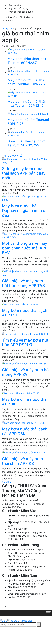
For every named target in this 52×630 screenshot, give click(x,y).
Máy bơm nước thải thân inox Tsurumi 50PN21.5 (27, 103)
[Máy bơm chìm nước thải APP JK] (20, 393)
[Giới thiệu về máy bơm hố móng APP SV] (24, 363)
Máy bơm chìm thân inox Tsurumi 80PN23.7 (27, 61)
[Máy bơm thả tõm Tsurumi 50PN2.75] (28, 113)
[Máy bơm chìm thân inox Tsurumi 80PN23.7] (29, 51)
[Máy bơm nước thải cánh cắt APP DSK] (23, 422)
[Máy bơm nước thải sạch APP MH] (21, 304)
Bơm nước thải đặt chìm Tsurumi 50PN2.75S (26, 143)
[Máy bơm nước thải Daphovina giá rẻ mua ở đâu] (26, 198)
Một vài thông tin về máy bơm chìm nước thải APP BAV (24, 248)
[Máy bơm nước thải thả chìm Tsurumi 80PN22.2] (29, 72)
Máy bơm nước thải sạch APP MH (24, 313)
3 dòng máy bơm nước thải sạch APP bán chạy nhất (23, 173)
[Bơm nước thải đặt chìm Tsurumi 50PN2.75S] (29, 133)
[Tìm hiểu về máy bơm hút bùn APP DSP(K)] (25, 333)
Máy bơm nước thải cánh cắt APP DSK (25, 431)
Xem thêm (7, 482)
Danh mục (7, 20)
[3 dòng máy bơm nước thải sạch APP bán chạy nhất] (26, 160)
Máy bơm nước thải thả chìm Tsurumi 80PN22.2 (27, 82)
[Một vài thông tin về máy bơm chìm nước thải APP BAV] (26, 235)
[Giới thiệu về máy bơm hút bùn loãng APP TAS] (26, 272)
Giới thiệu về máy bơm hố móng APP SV (25, 372)
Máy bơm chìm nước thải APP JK (24, 401)
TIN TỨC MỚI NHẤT (12, 155)
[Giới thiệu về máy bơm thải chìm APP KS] (24, 452)
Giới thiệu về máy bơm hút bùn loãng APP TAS (23, 283)
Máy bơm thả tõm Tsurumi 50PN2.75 (28, 122)
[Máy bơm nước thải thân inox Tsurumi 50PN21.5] (29, 93)
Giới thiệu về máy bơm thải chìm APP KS (22, 461)
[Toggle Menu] (48, 612)
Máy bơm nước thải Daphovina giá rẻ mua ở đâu (23, 210)
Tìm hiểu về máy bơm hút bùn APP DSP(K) (25, 342)
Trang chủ (7, 28)
